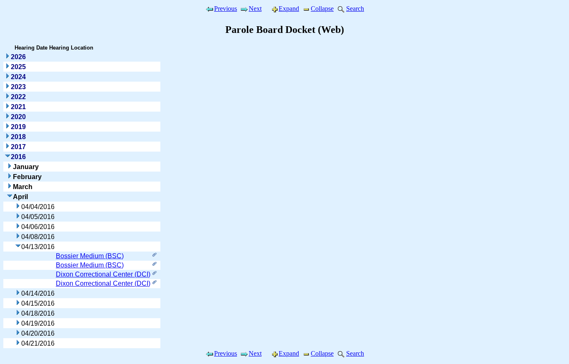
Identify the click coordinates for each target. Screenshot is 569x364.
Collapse (322, 8)
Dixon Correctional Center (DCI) (103, 274)
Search (355, 8)
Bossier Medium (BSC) (90, 255)
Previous (225, 8)
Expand (289, 8)
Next (255, 8)
